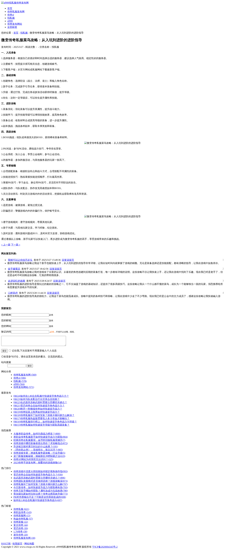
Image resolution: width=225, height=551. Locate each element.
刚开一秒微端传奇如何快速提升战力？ (37, 408)
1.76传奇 (20, 531)
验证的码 (6, 331)
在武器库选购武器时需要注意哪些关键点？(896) (39, 477)
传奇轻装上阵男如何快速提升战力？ (36, 412)
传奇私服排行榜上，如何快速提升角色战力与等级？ (45, 421)
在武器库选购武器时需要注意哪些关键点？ (40, 402)
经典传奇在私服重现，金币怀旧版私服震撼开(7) (39, 440)
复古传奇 (20, 525)
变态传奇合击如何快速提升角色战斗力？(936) (38, 474)
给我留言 (17, 543)
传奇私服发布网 (15, 11)
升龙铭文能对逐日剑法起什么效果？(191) (35, 446)
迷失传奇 (20, 534)
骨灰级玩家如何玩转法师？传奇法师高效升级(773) (40, 494)
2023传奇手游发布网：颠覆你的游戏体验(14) (37, 462)
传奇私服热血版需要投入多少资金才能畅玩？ (41, 418)
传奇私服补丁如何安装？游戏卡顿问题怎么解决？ (43, 415)
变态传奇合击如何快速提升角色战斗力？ (39, 405)
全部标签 (12, 27)
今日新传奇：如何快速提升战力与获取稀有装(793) (40, 487)
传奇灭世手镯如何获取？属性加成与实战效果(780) (40, 490)
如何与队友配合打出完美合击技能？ (36, 399)
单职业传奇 (22, 512)
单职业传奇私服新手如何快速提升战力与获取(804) (40, 437)
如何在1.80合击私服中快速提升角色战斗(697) (37, 500)
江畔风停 (13, 293)
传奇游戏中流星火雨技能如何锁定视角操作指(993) (40, 471)
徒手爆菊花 (14, 268)
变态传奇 (20, 528)
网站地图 (29, 543)
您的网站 (6, 326)
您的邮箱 (6, 320)
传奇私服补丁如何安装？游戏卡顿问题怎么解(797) (40, 484)
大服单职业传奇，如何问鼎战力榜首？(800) (36, 433)
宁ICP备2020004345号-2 (105, 547)
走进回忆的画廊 (16, 281)
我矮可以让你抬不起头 (20, 260)
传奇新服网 (21, 515)
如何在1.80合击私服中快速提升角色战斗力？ (41, 396)
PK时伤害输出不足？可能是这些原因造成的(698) (39, 497)
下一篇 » (15, 244)
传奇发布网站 (14, 24)
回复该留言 (68, 260)
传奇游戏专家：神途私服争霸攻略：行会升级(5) (39, 453)
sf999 (10, 21)
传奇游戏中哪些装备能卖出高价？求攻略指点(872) (40, 443)
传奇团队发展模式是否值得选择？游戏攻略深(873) (40, 481)
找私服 (11, 18)
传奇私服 (21, 509)
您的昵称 (6, 314)
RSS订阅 (6, 543)
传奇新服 (20, 522)
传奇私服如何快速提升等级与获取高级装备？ (41, 425)
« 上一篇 (5, 244)
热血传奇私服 (23, 518)
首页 (9, 8)
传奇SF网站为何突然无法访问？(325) (33, 459)
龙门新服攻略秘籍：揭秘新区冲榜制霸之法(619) (39, 456)
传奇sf (10, 14)
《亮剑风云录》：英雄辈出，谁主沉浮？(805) (38, 449)
